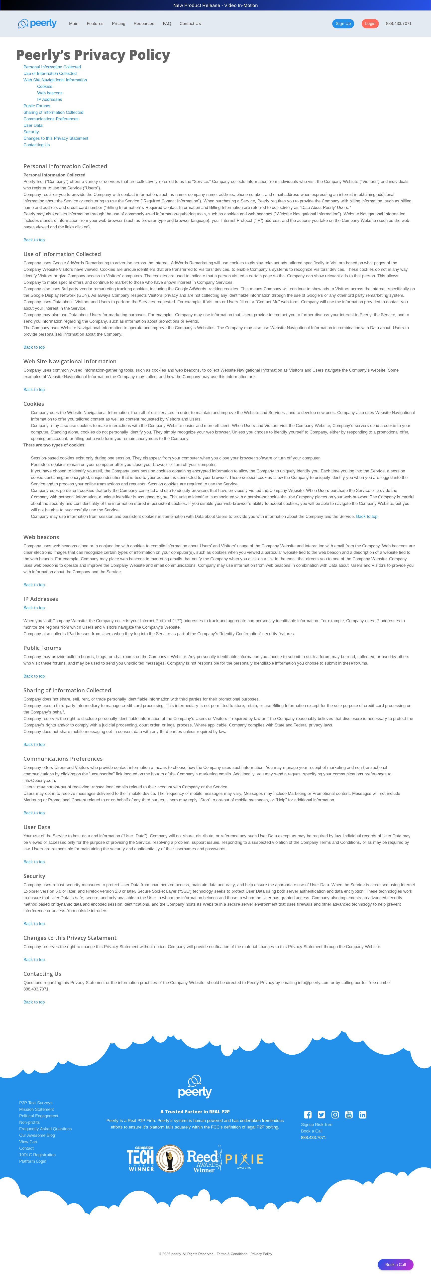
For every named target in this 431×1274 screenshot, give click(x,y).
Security (31, 132)
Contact (26, 1148)
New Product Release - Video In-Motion (215, 5)
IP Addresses (49, 99)
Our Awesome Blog (37, 1135)
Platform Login (32, 1161)
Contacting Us (36, 144)
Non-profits (29, 1122)
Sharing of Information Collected (53, 112)
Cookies (44, 86)
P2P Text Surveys (36, 1103)
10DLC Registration (37, 1154)
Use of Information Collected (50, 73)
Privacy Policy (261, 1254)
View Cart (28, 1141)
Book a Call (312, 1131)
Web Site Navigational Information (55, 80)
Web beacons (50, 93)
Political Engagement (38, 1116)
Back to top (34, 240)
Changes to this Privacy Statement (55, 138)
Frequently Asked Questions (45, 1129)
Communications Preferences (51, 119)
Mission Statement (36, 1109)
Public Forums (36, 106)
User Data (32, 125)
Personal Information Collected (52, 67)
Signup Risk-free (316, 1124)
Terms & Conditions (232, 1254)
